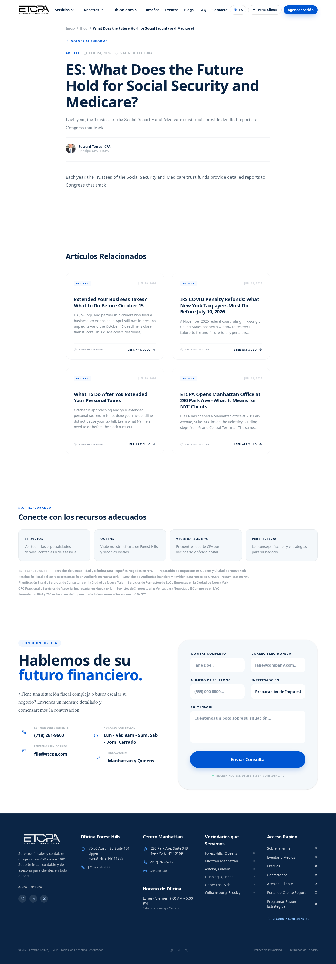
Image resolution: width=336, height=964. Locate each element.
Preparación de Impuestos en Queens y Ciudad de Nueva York (202, 571)
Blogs (188, 9)
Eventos (171, 9)
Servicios (62, 9)
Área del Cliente (280, 883)
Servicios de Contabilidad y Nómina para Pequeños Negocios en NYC (104, 571)
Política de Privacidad (268, 950)
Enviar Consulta (248, 759)
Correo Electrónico (272, 654)
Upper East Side (218, 884)
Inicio (70, 28)
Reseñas (152, 9)
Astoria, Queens (218, 869)
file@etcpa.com (50, 754)
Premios (273, 866)
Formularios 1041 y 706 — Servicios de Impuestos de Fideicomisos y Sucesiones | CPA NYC (82, 594)
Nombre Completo (208, 654)
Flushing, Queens (219, 877)
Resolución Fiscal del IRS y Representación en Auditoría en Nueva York (68, 577)
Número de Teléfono (211, 680)
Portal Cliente (267, 10)
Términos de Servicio (304, 950)
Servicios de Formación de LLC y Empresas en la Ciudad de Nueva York (178, 583)
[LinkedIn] (33, 899)
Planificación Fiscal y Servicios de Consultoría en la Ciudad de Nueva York (70, 583)
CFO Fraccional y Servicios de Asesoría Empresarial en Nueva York (65, 589)
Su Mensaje (201, 707)
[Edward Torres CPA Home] (43, 839)
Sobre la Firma (278, 848)
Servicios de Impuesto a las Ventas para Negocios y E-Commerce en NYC (168, 589)
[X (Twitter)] (44, 899)
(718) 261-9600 (49, 735)
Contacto (220, 9)
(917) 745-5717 (162, 862)
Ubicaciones (123, 9)
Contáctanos (277, 875)
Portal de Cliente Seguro (286, 892)
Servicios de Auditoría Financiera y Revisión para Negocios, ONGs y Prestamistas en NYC (186, 577)
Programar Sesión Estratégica (281, 904)
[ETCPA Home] (34, 10)
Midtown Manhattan (221, 861)
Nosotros (91, 9)
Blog (84, 28)
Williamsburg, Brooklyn (223, 892)
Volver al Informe (89, 41)
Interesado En (266, 680)
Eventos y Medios (281, 857)
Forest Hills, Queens (221, 853)
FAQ (203, 9)
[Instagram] (22, 899)
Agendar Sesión (301, 9)
